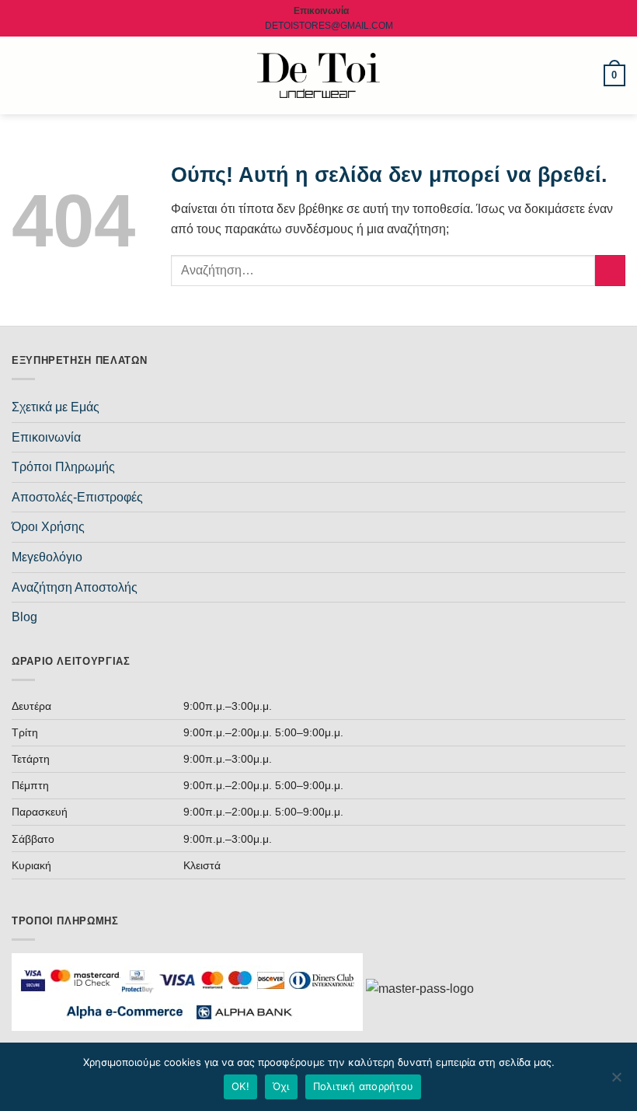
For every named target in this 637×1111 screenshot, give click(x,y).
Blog (24, 617)
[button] (21, 75)
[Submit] (610, 270)
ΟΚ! (240, 1086)
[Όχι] (616, 1081)
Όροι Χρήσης (48, 526)
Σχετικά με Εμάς (55, 407)
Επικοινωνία (46, 437)
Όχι (281, 1086)
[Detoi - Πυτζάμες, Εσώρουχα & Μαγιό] (319, 76)
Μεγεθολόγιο (47, 557)
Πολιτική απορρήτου (363, 1086)
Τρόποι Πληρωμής (63, 466)
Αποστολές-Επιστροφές (77, 497)
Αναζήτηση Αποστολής (74, 587)
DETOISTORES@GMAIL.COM (329, 25)
